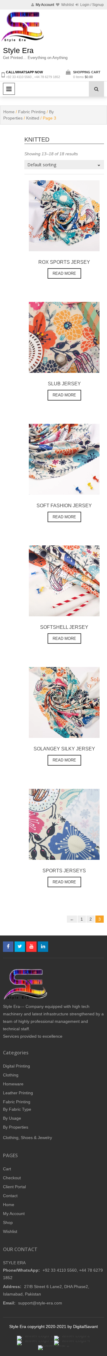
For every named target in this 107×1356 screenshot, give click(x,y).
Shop (8, 1222)
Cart (7, 1168)
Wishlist (10, 1231)
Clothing (10, 1075)
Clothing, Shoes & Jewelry (27, 1137)
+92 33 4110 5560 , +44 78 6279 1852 (33, 77)
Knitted (32, 118)
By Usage (12, 1118)
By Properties (15, 1127)
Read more (64, 273)
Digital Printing (16, 1066)
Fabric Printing (31, 111)
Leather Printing (18, 1092)
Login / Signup (91, 5)
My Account (14, 1213)
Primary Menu (9, 89)
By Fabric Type (17, 1109)
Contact (10, 1195)
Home (9, 111)
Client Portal (14, 1186)
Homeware (13, 1084)
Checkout (12, 1177)
